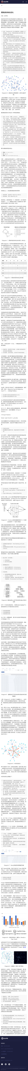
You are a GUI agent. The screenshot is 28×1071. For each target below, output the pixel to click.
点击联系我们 (4, 1054)
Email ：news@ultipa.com (6, 1060)
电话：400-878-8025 (5, 1046)
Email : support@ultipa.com (7, 1048)
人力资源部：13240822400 (7, 1051)
